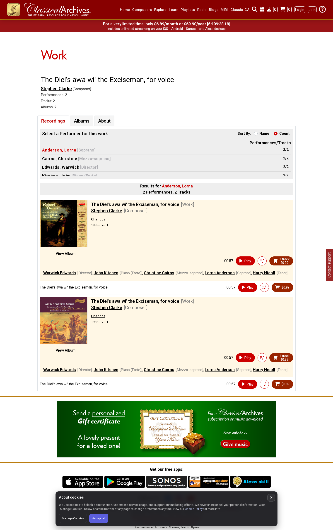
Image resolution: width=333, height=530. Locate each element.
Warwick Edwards (59, 272)
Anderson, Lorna (59, 150)
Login (299, 10)
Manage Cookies (73, 518)
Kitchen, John (56, 175)
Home (125, 10)
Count (284, 133)
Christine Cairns (159, 272)
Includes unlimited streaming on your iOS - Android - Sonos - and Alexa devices (166, 29)
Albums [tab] (81, 121)
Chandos (98, 219)
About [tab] (104, 121)
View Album (65, 253)
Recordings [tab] (53, 121)
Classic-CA (240, 10)
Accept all (98, 518)
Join (312, 10)
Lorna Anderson (220, 272)
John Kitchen (106, 272)
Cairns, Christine (59, 158)
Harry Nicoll (264, 272)
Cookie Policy (194, 509)
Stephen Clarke (56, 88)
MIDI (224, 10)
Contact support (329, 265)
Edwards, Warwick (60, 167)
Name (264, 133)
